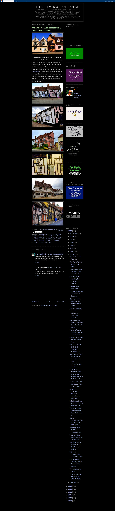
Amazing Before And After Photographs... (75, 430)
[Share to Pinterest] (41, 232)
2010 (70, 498)
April (71, 248)
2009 (70, 501)
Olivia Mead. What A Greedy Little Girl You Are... (76, 272)
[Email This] (35, 232)
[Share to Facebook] (40, 232)
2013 (70, 489)
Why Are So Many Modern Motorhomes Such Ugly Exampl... (76, 313)
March (72, 251)
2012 (70, 492)
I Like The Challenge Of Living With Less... (76, 454)
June (72, 242)
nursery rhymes (38, 242)
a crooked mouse (49, 235)
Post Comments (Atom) (49, 305)
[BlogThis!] (37, 232)
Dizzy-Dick (39, 254)
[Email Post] (33, 232)
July (71, 239)
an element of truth (55, 237)
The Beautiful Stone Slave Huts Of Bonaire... (76, 294)
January (73, 482)
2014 (70, 486)
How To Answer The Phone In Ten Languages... (76, 437)
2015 (70, 231)
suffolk (48, 242)
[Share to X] (38, 232)
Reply (37, 262)
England (48, 240)
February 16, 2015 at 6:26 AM (53, 254)
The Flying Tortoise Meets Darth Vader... (76, 264)
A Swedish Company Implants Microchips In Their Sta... (75, 393)
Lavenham (35, 71)
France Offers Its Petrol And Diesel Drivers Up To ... (76, 332)
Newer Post (36, 301)
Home (48, 301)
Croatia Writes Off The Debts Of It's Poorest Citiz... (76, 384)
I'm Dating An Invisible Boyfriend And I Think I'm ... (76, 377)
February (73, 254)
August (72, 236)
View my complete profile (77, 95)
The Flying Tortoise (57, 7)
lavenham (55, 240)
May (71, 245)
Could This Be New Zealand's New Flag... (76, 340)
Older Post (60, 301)
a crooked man (55, 234)
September (74, 233)
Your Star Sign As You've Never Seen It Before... (76, 476)
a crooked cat (43, 234)
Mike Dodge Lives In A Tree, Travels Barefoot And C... (76, 403)
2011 (70, 495)
